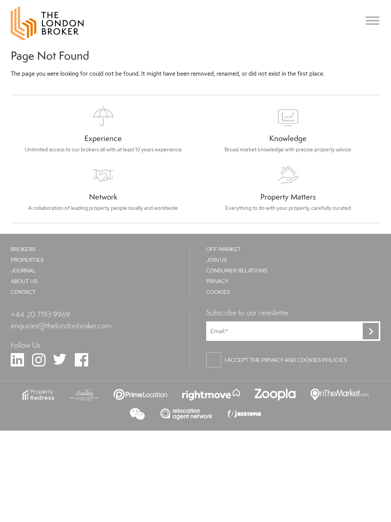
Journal (23, 270)
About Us (24, 281)
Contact (23, 292)
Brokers (23, 249)
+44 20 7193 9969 (40, 314)
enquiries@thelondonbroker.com (61, 325)
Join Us (216, 259)
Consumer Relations (236, 270)
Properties (27, 259)
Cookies (218, 292)
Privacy (217, 281)
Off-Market (223, 249)
